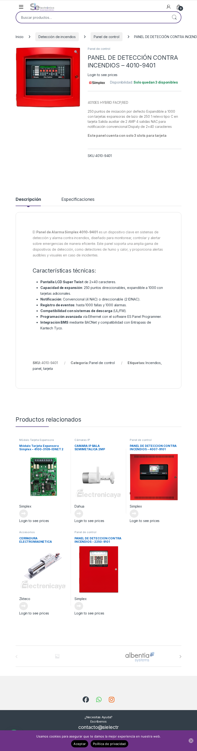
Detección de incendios (57, 37)
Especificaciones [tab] (77, 199)
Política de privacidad (109, 744)
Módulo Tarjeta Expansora (36, 440)
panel (37, 368)
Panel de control (106, 37)
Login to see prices (102, 75)
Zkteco (24, 599)
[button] (76, 52)
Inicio (20, 37)
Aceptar (80, 744)
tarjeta (48, 368)
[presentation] (180, 656)
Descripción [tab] (28, 199)
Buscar (174, 17)
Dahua (79, 506)
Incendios (153, 363)
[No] (191, 740)
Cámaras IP (82, 440)
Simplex (25, 506)
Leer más (23, 513)
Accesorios (27, 532)
